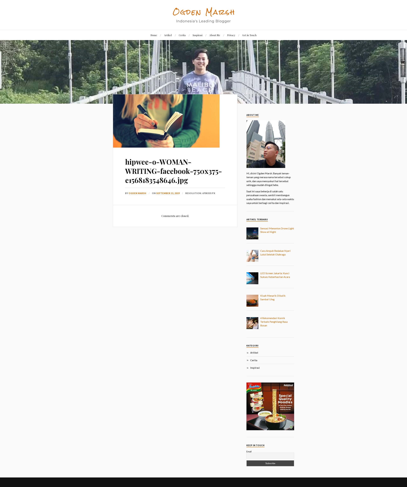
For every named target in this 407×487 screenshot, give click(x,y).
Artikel (168, 35)
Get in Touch (249, 35)
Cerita (182, 35)
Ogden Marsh (137, 193)
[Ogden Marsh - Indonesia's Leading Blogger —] (203, 15)
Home (154, 35)
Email (249, 451)
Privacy (231, 35)
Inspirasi (197, 35)
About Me (214, 35)
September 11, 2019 (168, 193)
